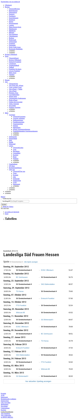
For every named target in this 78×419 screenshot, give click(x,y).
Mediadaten (17, 127)
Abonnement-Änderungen (17, 98)
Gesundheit (16, 153)
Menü (3, 197)
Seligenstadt (13, 42)
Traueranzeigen (18, 124)
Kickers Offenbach (15, 60)
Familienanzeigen (18, 122)
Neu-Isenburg (13, 34)
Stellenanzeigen (18, 120)
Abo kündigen (5, 413)
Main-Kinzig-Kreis (15, 27)
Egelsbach (12, 16)
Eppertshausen (13, 18)
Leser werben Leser (15, 87)
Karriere (15, 155)
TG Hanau (20, 291)
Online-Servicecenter (15, 102)
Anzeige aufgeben (19, 118)
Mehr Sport (12, 73)
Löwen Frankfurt (14, 71)
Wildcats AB (20, 312)
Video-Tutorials (14, 104)
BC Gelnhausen (22, 277)
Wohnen (15, 158)
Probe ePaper (13, 100)
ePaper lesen (13, 96)
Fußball (11, 67)
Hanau (11, 21)
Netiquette (16, 179)
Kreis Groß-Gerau (15, 47)
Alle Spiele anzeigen (31, 262)
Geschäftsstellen (14, 95)
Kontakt (15, 175)
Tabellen (11, 74)
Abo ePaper (13, 91)
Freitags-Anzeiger (14, 107)
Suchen (4, 204)
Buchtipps (16, 151)
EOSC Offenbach (47, 270)
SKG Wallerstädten (48, 284)
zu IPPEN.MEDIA (7, 417)
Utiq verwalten (5, 402)
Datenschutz (17, 180)
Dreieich (11, 14)
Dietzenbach (13, 12)
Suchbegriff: (6, 201)
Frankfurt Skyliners (15, 69)
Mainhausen (13, 29)
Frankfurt (12, 43)
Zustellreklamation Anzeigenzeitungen (25, 131)
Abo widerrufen (6, 415)
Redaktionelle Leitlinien (8, 399)
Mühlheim (12, 31)
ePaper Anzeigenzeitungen (21, 129)
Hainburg (12, 20)
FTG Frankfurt (21, 305)
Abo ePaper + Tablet (15, 89)
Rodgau (11, 38)
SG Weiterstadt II (47, 320)
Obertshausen (13, 36)
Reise (15, 157)
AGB (15, 182)
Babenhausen (13, 10)
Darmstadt (12, 45)
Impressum (16, 184)
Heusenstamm (13, 23)
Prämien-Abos (13, 93)
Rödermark (12, 40)
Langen (11, 25)
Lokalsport (12, 63)
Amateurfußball (14, 65)
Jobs (14, 177)
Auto (14, 149)
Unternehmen (5, 408)
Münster (11, 32)
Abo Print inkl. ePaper (16, 85)
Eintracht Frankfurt (15, 62)
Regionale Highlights (16, 49)
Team (15, 173)
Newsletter (12, 105)
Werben (15, 126)
